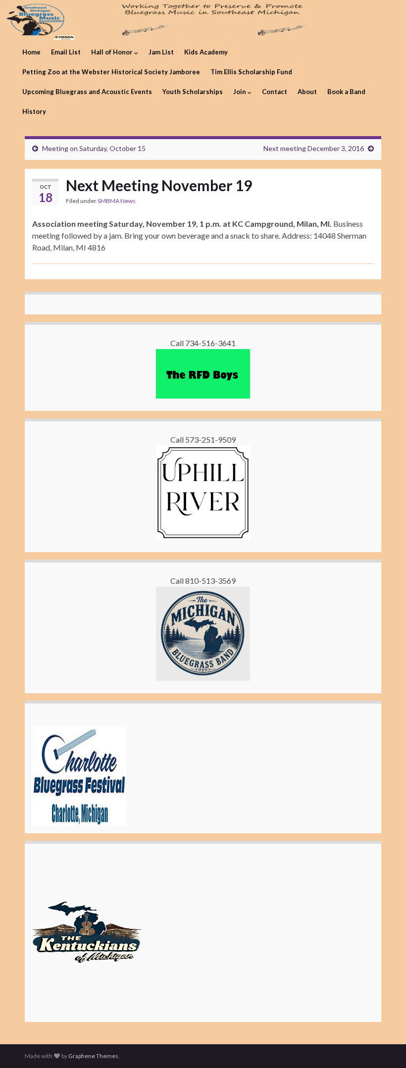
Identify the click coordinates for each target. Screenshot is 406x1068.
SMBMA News (117, 200)
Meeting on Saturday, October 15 (94, 148)
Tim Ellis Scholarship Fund (251, 72)
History (34, 111)
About (307, 92)
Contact (274, 92)
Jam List (161, 52)
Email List (66, 52)
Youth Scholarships (192, 92)
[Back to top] (383, 1045)
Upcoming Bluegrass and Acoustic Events (87, 92)
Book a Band (346, 92)
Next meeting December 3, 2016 (313, 148)
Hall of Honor (112, 52)
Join (240, 92)
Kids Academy (206, 52)
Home (31, 52)
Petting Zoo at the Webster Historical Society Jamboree (111, 72)
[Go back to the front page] (203, 21)
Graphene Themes (93, 1056)
